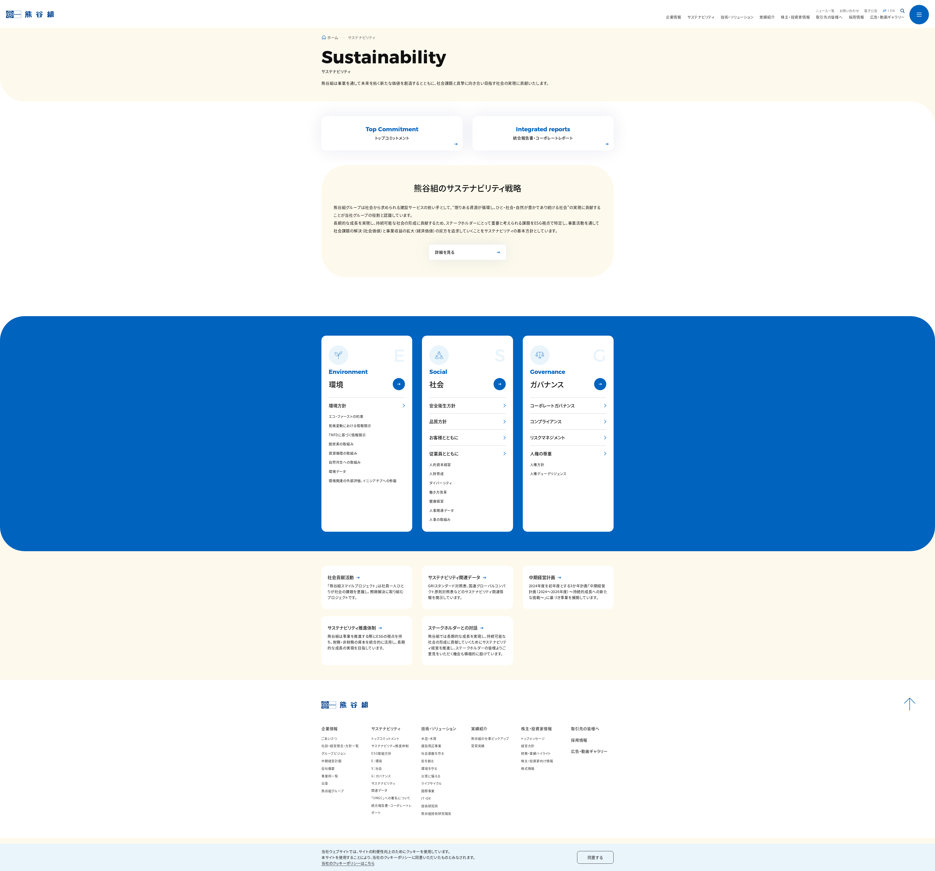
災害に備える (431, 776)
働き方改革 (438, 492)
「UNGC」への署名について (391, 797)
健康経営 (436, 501)
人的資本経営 (440, 464)
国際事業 (428, 790)
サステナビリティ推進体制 (390, 745)
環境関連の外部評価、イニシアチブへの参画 (363, 480)
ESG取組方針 (381, 753)
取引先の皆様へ (829, 16)
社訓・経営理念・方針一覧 (340, 745)
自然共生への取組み (345, 462)
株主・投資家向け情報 (537, 760)
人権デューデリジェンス (548, 473)
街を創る (427, 760)
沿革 (324, 783)
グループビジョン (333, 753)
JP (884, 10)
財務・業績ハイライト (536, 753)
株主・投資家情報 (536, 728)
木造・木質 (429, 738)
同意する (595, 857)
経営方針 (527, 745)
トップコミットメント (385, 738)
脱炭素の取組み (341, 444)
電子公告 (871, 10)
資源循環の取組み (343, 453)
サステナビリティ (385, 728)
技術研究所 (429, 806)
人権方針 (537, 464)
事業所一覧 (329, 776)
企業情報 (329, 728)
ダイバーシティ (440, 483)
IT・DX (426, 798)
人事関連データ (441, 510)
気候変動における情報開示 (350, 425)
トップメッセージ (533, 738)
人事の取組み (440, 519)
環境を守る (429, 768)
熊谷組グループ (332, 790)
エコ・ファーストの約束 (346, 416)
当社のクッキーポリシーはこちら (347, 863)
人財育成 (436, 473)
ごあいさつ (329, 738)
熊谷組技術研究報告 (436, 813)
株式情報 (527, 768)
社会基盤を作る (432, 753)
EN (892, 10)
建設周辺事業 (431, 745)
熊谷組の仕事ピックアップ (490, 738)
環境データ (337, 471)
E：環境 (376, 760)
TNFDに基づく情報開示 (347, 435)
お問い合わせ (849, 10)
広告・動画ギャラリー (887, 16)
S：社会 (376, 768)
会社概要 (328, 768)
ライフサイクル (431, 783)
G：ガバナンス (381, 776)
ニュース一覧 (825, 10)
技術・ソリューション (438, 728)
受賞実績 (478, 745)
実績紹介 (479, 728)
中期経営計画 (331, 760)
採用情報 (856, 16)
